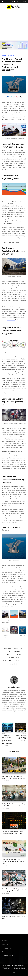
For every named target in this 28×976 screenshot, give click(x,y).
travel (17, 660)
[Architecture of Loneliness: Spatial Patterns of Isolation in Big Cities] (14, 820)
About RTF (4, 940)
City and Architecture (8, 55)
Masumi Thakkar (14, 687)
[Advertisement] (14, 26)
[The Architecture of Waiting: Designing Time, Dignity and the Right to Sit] (14, 878)
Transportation (7, 660)
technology (17, 654)
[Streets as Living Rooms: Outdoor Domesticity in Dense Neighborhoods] (14, 765)
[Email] (20, 96)
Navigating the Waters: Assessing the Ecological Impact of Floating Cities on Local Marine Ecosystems (7, 739)
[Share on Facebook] (7, 96)
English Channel (19, 648)
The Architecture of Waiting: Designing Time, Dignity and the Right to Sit (14, 890)
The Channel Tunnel (13, 657)
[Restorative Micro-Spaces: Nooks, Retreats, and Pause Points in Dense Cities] (14, 848)
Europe (9, 651)
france (8, 654)
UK (23, 660)
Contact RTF (5, 944)
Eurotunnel (17, 651)
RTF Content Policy (6, 948)
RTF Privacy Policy (6, 952)
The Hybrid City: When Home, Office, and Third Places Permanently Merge (13, 805)
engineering (7, 648)
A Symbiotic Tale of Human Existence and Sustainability (21, 737)
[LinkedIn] (15, 664)
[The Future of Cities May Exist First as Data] (14, 905)
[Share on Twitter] (12, 96)
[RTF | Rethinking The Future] (14, 7)
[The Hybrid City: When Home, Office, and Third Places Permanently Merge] (14, 793)
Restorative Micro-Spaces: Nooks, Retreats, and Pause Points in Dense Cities (13, 861)
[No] (26, 970)
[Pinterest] (16, 96)
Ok (14, 972)
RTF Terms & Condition (7, 955)
